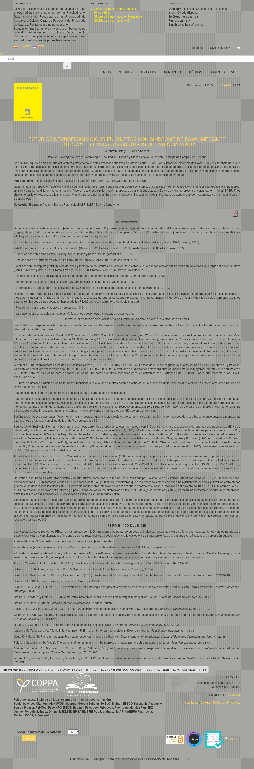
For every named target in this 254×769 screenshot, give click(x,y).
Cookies (206, 702)
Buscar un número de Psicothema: (38, 732)
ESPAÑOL (24, 46)
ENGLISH (43, 46)
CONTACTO (217, 72)
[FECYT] (215, 739)
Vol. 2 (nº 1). (224, 85)
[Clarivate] (195, 739)
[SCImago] (232, 739)
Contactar (233, 694)
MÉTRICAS (196, 72)
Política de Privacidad (226, 702)
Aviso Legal (191, 702)
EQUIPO (106, 72)
